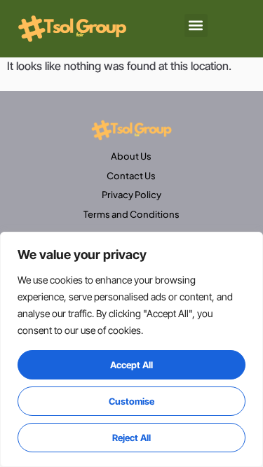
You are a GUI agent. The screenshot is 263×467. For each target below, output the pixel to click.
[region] (131, 349)
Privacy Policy (131, 194)
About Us (131, 156)
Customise (131, 401)
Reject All (131, 437)
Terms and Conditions (131, 214)
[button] (196, 25)
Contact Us (131, 175)
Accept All (131, 364)
